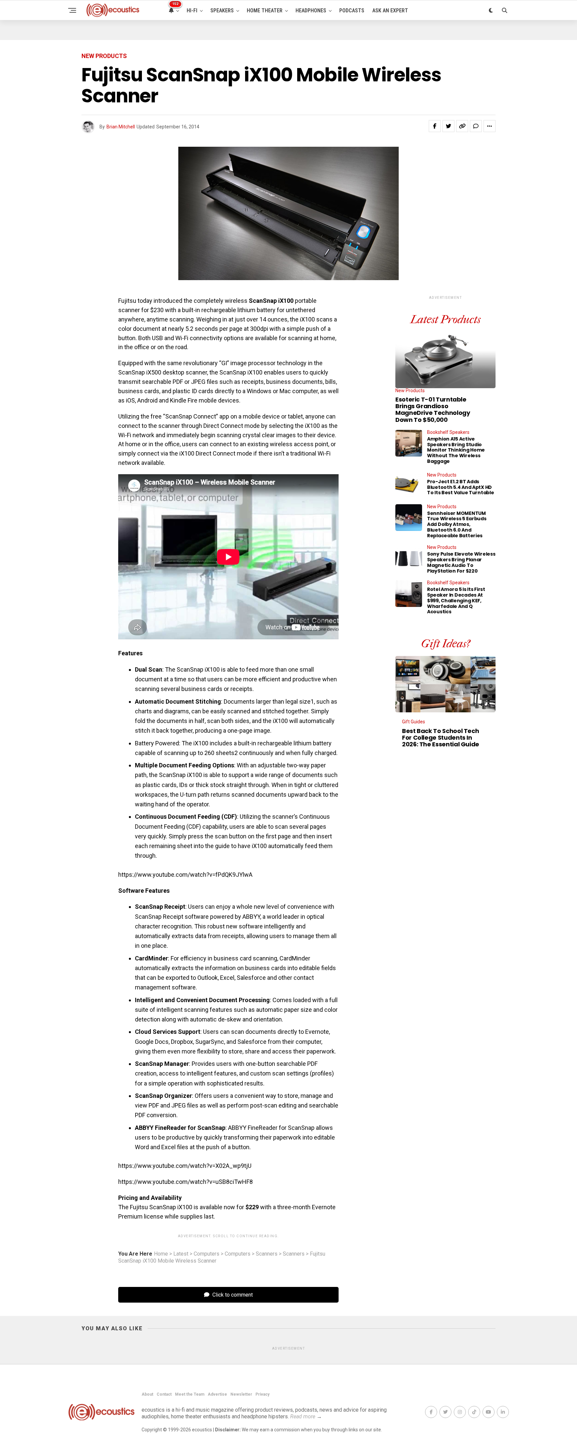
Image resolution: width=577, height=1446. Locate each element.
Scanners (266, 1254)
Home (161, 1254)
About (147, 1394)
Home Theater (264, 10)
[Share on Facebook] (435, 126)
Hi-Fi (192, 10)
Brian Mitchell (121, 126)
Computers (206, 1254)
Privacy (262, 1394)
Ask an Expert (390, 10)
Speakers (222, 10)
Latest (180, 1254)
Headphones (311, 10)
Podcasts (351, 10)
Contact (164, 1394)
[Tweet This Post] (448, 126)
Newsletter (241, 1394)
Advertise (217, 1394)
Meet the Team (189, 1394)
